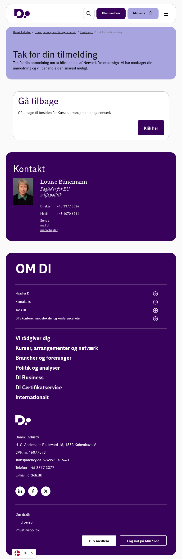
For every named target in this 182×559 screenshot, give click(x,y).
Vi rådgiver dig (32, 338)
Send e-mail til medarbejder (49, 225)
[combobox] (24, 553)
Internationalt (32, 397)
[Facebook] (33, 491)
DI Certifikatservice (38, 387)
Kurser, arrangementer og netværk (55, 32)
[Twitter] (45, 491)
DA (25, 553)
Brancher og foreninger (43, 358)
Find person (25, 522)
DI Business (29, 377)
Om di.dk (22, 514)
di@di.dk (34, 475)
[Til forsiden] (22, 13)
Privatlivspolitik (27, 530)
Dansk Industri (22, 32)
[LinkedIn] (20, 491)
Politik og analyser (37, 368)
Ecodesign (86, 32)
